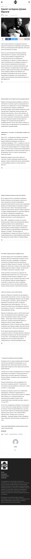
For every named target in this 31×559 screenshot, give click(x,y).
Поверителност (5, 476)
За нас (2, 472)
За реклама (4, 474)
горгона (6, 434)
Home (2, 6)
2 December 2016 (13, 15)
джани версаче (13, 434)
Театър (6, 6)
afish (6, 15)
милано (20, 434)
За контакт (4, 477)
